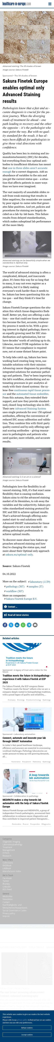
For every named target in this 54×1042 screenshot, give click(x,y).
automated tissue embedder (32, 394)
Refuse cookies (27, 1028)
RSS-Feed (7, 889)
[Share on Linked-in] (17, 625)
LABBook (7, 868)
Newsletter (8, 899)
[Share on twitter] (11, 625)
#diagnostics (46, 824)
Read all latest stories (18, 615)
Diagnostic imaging (11, 841)
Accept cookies (27, 1034)
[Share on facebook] (5, 625)
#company (11, 700)
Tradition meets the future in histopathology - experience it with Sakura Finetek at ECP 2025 (27, 679)
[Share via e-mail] (35, 625)
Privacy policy (9, 913)
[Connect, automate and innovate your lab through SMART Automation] (27, 719)
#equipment (26, 762)
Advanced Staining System (30, 408)
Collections (8, 862)
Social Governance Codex (14, 910)
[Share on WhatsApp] (23, 625)
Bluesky (6, 883)
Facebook (7, 878)
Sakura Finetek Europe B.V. (21, 598)
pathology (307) (15, 586)
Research (7, 855)
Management (9, 850)
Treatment (7, 847)
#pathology (47, 700)
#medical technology (33, 700)
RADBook (7, 865)
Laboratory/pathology (12, 844)
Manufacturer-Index (12, 871)
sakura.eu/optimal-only (19, 554)
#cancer (26, 824)
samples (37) (36, 586)
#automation (16, 762)
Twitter (6, 880)
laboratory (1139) (40, 581)
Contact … (12, 606)
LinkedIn (7, 886)
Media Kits (7, 896)
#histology (21, 700)
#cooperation (35, 824)
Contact (6, 902)
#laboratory (37, 762)
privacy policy (22, 1020)
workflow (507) (15, 591)
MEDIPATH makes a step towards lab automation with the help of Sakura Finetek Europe (25, 803)
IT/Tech (6, 852)
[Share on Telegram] (29, 625)
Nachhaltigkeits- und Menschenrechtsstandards (15, 906)
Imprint (6, 916)
